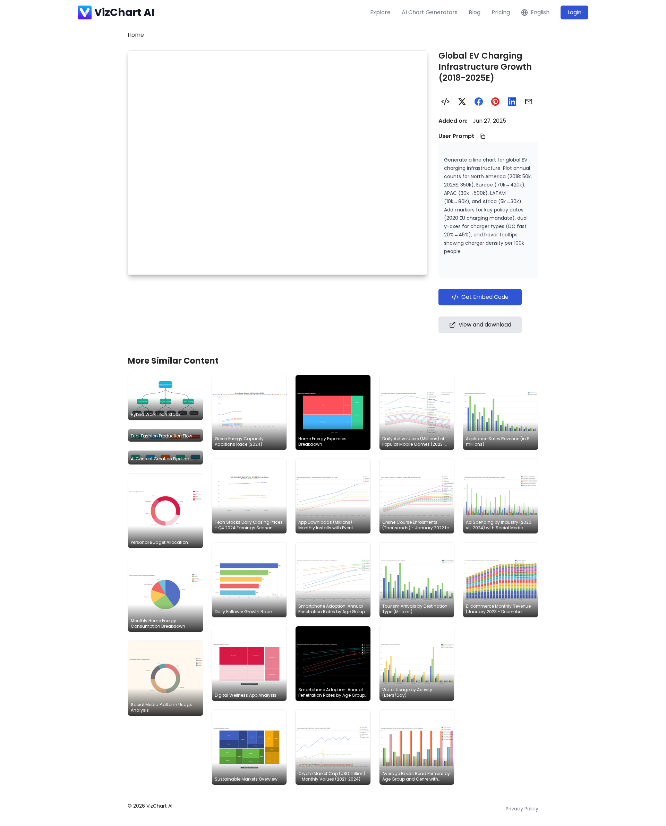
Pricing (501, 12)
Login (574, 12)
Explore (380, 12)
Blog (474, 12)
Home (136, 35)
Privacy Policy (522, 808)
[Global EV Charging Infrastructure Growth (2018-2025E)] (445, 101)
